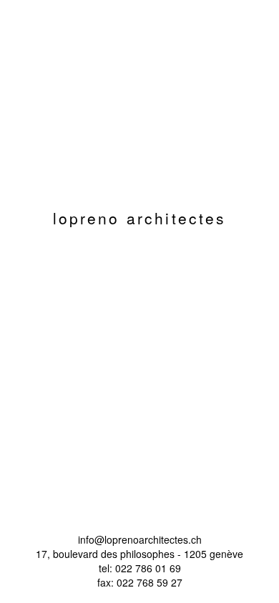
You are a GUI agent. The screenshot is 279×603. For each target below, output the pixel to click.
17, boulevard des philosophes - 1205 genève (139, 554)
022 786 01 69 (148, 568)
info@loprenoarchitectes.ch (140, 539)
